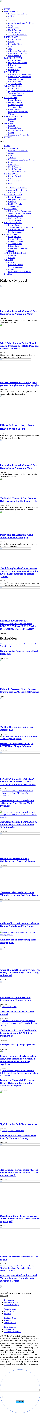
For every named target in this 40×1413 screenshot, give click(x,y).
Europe (11, 25)
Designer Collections (17, 63)
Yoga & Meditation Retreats (20, 90)
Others (11, 114)
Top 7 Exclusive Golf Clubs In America (18, 1124)
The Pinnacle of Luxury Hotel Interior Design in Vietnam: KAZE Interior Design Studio (18, 1033)
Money (11, 132)
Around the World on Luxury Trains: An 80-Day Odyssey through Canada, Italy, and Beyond (20, 973)
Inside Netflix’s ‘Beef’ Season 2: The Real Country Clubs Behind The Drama (19, 924)
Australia (12, 21)
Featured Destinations (18, 14)
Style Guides (13, 70)
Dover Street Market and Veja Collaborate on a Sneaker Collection (17, 859)
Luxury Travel (14, 39)
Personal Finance (15, 128)
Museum (12, 118)
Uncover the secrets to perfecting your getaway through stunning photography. (19, 383)
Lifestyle (12, 65)
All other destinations (17, 35)
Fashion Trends (15, 67)
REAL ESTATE (10, 97)
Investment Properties (18, 111)
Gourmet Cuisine (15, 79)
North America (14, 30)
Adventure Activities (17, 51)
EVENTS (8, 137)
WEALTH (8, 123)
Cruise (11, 42)
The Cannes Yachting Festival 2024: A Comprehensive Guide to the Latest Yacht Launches (18, 824)
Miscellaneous (14, 56)
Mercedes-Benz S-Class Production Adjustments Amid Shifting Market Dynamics (17, 803)
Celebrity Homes (15, 104)
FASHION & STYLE (13, 58)
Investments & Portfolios (19, 135)
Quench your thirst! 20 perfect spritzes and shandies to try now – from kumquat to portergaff (20, 1219)
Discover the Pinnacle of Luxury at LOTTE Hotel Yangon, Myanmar (16, 744)
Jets (10, 49)
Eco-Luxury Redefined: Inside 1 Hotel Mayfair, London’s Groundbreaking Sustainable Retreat (18, 1278)
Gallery (11, 121)
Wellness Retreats (16, 93)
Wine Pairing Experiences (19, 76)
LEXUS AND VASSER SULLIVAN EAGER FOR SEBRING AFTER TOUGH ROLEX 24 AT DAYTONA (17, 782)
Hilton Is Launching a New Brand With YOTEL (17, 427)
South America (14, 32)
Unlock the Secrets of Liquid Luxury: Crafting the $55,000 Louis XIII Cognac (19, 690)
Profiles (11, 125)
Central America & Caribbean (21, 23)
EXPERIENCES (11, 37)
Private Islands (14, 109)
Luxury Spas (13, 88)
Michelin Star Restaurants (19, 74)
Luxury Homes (14, 100)
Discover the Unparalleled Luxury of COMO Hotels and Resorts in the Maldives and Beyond (17, 1083)
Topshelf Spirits (15, 83)
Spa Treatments (15, 95)
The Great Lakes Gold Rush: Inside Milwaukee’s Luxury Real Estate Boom (19, 893)
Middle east (13, 28)
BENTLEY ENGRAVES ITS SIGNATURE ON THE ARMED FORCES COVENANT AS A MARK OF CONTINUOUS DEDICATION (18, 624)
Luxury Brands (14, 60)
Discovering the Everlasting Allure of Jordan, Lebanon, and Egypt (17, 536)
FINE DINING (10, 72)
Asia (10, 18)
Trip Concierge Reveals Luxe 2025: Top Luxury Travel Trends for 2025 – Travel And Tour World (19, 1172)
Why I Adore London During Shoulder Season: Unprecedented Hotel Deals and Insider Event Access (19, 346)
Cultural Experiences (17, 53)
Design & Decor (15, 102)
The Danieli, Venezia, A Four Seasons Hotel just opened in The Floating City (18, 499)
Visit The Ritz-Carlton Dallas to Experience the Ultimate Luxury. (15, 999)
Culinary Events (15, 81)
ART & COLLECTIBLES (15, 116)
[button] (20, 141)
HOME (7, 9)
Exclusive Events (15, 44)
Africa (11, 16)
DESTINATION (11, 11)
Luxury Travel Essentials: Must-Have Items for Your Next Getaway (18, 1137)
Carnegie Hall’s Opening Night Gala (17, 1044)
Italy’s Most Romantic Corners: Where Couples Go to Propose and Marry (19, 312)
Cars (10, 46)
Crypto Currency (15, 130)
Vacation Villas (15, 107)
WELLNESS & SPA (13, 86)
